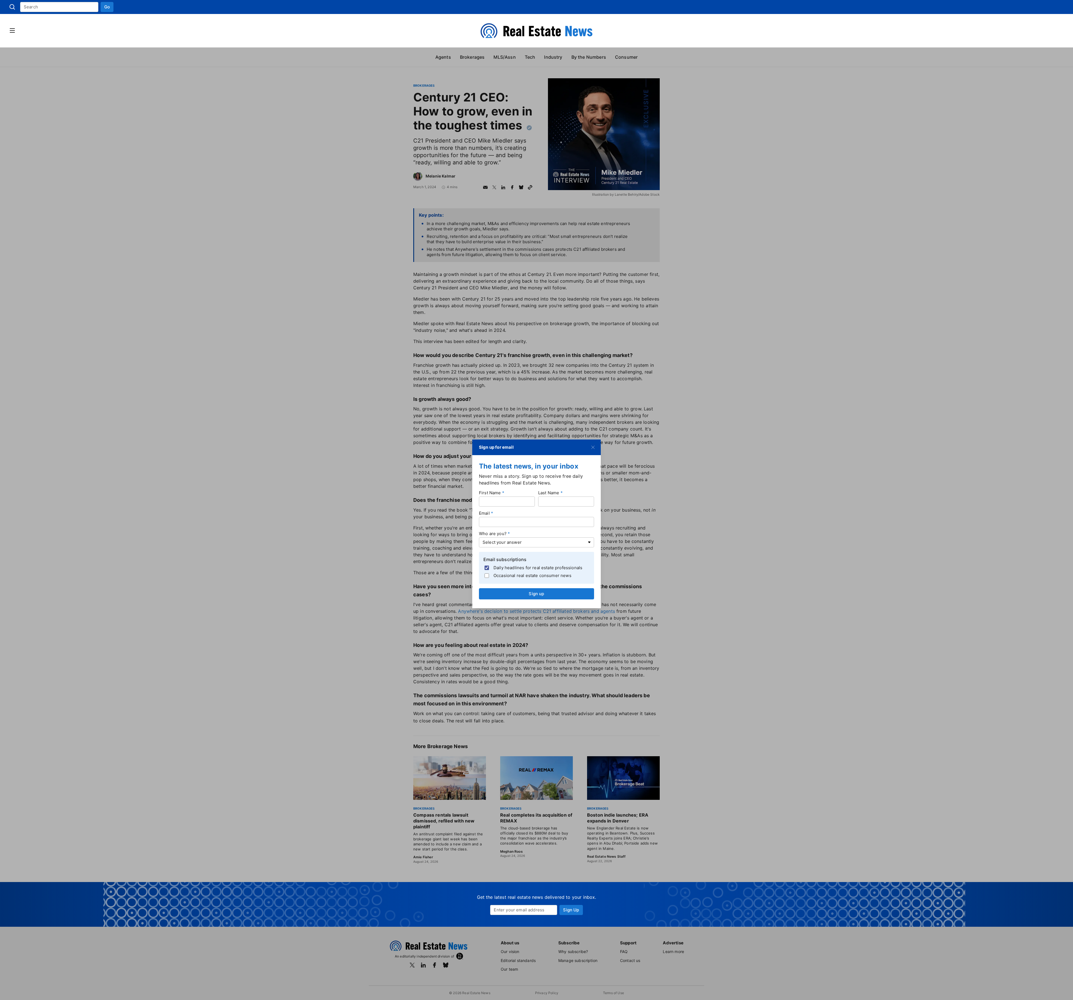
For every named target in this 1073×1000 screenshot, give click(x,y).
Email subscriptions (504, 559)
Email (484, 513)
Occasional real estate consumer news (532, 575)
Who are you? (493, 533)
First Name (490, 492)
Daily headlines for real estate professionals (537, 567)
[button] (107, 7)
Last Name (548, 492)
